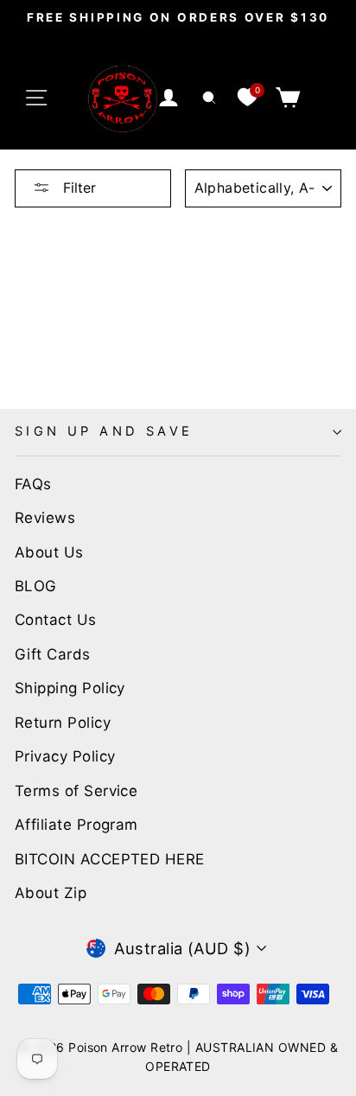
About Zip (50, 893)
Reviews (45, 517)
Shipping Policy (70, 688)
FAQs (33, 484)
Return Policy (63, 722)
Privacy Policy (65, 756)
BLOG (36, 586)
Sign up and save (104, 431)
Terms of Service (76, 791)
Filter (77, 187)
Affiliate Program (76, 824)
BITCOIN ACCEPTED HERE (110, 859)
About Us (49, 552)
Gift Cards (53, 654)
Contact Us (56, 619)
